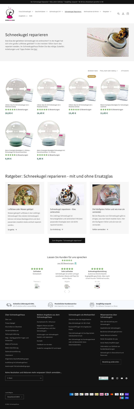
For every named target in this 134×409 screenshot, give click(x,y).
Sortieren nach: (93, 71)
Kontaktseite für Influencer (46, 322)
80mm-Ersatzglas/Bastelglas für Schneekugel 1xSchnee (114, 106)
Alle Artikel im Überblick (13, 327)
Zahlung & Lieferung (12, 334)
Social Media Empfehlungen (109, 343)
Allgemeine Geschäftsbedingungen (17, 359)
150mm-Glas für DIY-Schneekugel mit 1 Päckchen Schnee (17, 106)
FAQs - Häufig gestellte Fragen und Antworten (17, 339)
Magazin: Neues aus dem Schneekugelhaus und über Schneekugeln (46, 328)
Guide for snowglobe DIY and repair (49, 348)
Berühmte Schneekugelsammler (111, 332)
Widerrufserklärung (11, 348)
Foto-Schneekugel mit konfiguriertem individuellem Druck (81, 334)
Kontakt (39, 341)
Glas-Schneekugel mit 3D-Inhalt (79, 323)
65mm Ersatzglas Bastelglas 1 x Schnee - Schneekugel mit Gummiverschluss (17, 151)
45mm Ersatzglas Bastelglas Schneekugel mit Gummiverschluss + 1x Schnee (51, 151)
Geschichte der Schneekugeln (110, 328)
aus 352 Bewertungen (66, 263)
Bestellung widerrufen (110, 362)
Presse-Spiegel (10, 323)
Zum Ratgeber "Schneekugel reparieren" (67, 240)
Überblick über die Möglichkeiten (80, 319)
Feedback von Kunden (44, 344)
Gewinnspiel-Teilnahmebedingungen (17, 366)
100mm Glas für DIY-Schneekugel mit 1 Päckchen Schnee (80, 106)
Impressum (9, 355)
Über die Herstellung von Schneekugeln (108, 323)
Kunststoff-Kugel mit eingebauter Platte (80, 328)
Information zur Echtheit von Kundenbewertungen (110, 347)
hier (35, 49)
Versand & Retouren (12, 330)
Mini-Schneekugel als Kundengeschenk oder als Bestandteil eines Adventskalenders (82, 342)
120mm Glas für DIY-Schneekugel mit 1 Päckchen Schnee (49, 106)
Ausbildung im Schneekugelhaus (16, 362)
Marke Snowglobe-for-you (109, 339)
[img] (67, 260)
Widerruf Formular (11, 344)
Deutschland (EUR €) (13, 397)
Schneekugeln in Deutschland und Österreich (112, 354)
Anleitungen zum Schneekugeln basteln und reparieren (48, 336)
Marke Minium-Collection (108, 335)
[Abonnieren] (40, 378)
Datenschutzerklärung (12, 351)
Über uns (8, 319)
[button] (26, 11)
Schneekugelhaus (14, 404)
